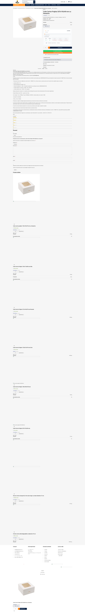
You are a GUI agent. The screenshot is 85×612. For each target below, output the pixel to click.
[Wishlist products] (67, 2)
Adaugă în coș (60, 47)
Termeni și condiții (60, 549)
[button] (21, 231)
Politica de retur (60, 552)
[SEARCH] (34, 1)
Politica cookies (60, 554)
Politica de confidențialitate (62, 551)
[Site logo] (17, 1)
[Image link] (66, 567)
